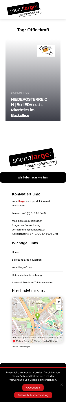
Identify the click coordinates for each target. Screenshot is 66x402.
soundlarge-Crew (22, 267)
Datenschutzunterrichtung (27, 275)
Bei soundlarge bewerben (27, 259)
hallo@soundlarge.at (30, 220)
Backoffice (20, 93)
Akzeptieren (33, 387)
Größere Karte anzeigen (21, 347)
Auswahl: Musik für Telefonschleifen (32, 282)
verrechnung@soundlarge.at (28, 229)
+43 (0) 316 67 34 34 (34, 213)
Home (15, 252)
